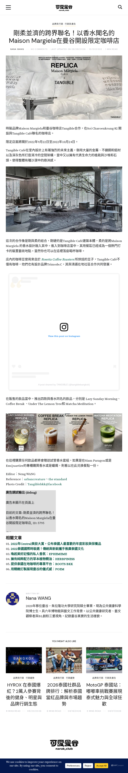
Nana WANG (17, 49)
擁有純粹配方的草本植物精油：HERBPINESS (43, 559)
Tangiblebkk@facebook (45, 484)
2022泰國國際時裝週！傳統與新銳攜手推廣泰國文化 (47, 549)
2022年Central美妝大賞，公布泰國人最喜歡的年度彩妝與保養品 (56, 544)
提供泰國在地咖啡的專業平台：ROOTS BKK (42, 564)
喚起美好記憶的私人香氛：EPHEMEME (39, 554)
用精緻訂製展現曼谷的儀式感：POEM (37, 569)
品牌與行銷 (57, 24)
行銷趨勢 (30, 678)
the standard (57, 479)
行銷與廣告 (70, 24)
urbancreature (34, 479)
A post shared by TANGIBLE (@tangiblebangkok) (64, 384)
